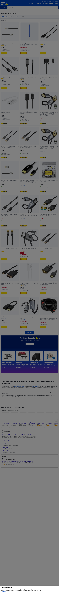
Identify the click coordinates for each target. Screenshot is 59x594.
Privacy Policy (3, 591)
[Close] (56, 590)
